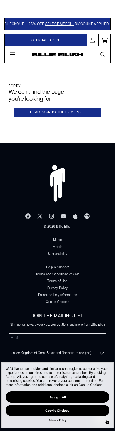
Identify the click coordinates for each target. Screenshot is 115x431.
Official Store (45, 40)
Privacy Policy (57, 288)
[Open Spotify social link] (87, 216)
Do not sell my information (57, 295)
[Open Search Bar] (102, 54)
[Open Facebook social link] (28, 216)
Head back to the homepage (57, 112)
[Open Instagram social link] (51, 216)
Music (57, 240)
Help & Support (57, 267)
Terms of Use (57, 281)
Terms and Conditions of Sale (58, 274)
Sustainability (57, 254)
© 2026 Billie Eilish (58, 226)
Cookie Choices (58, 302)
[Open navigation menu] (12, 54)
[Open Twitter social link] (40, 216)
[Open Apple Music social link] (75, 216)
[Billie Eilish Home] (57, 54)
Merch (57, 247)
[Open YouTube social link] (63, 216)
